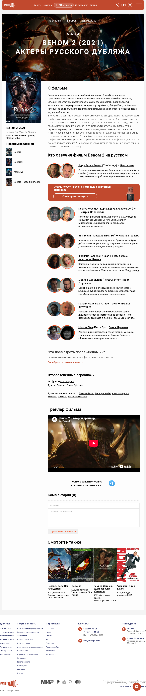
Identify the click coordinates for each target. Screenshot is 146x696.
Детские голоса (7, 639)
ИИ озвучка (22, 665)
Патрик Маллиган (89, 303)
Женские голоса (7, 636)
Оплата (49, 636)
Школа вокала (23, 662)
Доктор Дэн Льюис (90, 279)
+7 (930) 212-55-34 (91, 632)
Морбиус (18, 172)
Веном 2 (18, 162)
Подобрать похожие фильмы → (65, 362)
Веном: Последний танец (27, 182)
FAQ (47, 639)
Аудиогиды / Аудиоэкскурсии (30, 647)
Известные (5, 643)
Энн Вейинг (85, 235)
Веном (17, 152)
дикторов (103, 143)
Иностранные (6, 651)
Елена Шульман (118, 327)
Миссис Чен (85, 327)
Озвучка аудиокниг (25, 639)
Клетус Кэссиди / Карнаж (94, 208)
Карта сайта (51, 654)
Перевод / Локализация (27, 654)
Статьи (93, 5)
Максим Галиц (86, 393)
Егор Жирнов (67, 381)
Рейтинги (21, 669)
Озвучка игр (22, 651)
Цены (48, 632)
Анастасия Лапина (89, 259)
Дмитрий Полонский (91, 212)
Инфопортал (81, 5)
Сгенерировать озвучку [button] (75, 196)
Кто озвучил (5, 654)
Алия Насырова (120, 393)
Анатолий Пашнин (77, 396)
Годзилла (76, 586)
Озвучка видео (23, 643)
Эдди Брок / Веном (90, 165)
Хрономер (21, 658)
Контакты (50, 651)
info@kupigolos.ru (91, 641)
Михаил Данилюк (57, 396)
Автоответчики (24, 636)
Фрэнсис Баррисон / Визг (93, 255)
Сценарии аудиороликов (28, 632)
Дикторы (47, 5)
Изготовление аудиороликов (30, 628)
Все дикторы (5, 628)
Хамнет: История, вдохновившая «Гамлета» (103, 589)
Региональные (6, 647)
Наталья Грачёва (128, 235)
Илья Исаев (127, 165)
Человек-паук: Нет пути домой (58, 587)
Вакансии (50, 643)
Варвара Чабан (103, 393)
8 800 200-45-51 (90, 629)
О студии (50, 628)
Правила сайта (52, 647)
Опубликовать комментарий (63, 531)
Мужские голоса (7, 632)
